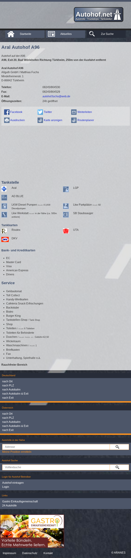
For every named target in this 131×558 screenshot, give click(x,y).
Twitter (48, 112)
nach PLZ (8, 385)
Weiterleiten (84, 112)
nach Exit (7, 397)
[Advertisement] (65, 152)
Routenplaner (85, 120)
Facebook (16, 112)
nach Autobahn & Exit (15, 393)
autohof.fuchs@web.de (56, 96)
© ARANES (118, 552)
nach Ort (7, 381)
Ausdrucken (17, 120)
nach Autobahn (11, 389)
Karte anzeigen (53, 120)
